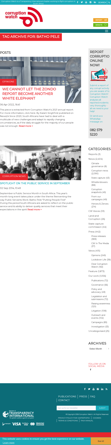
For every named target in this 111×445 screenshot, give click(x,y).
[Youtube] (86, 2)
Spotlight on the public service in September (35, 183)
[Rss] (77, 6)
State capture (98, 178)
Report (99, 20)
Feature (92, 271)
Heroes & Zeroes (99, 203)
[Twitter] (82, 2)
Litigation (96, 310)
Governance (97, 285)
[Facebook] (77, 2)
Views (91, 250)
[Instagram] (90, 2)
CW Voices (94, 211)
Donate (99, 25)
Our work (93, 275)
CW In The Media (100, 243)
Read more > (26, 126)
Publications (97, 280)
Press (91, 231)
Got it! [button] (101, 441)
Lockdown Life (98, 259)
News (91, 159)
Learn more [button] (8, 443)
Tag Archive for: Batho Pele (31, 36)
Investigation (98, 326)
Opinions (95, 255)
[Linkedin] (95, 2)
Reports (92, 154)
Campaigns (97, 322)
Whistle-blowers (99, 182)
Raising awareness (100, 303)
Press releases (98, 236)
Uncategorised (96, 331)
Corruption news (99, 170)
